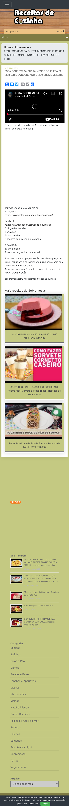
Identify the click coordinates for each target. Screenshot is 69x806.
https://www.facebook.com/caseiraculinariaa (28, 224)
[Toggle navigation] (7, 4)
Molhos (14, 700)
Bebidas (15, 647)
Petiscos (15, 727)
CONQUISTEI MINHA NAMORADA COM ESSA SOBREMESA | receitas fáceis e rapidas (39, 622)
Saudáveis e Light (21, 747)
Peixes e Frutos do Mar (24, 720)
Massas (14, 687)
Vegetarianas (18, 767)
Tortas (14, 760)
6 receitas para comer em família (38, 605)
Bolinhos (15, 654)
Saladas (15, 734)
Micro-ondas (18, 694)
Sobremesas (21, 47)
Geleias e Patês (19, 674)
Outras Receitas (20, 714)
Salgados (16, 740)
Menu (4, 37)
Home (7, 47)
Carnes (14, 667)
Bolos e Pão (17, 661)
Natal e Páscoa (19, 707)
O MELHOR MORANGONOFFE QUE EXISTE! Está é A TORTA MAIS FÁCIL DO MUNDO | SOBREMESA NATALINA (41, 578)
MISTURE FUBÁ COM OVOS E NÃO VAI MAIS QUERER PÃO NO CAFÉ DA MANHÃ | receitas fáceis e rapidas (40, 562)
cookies (26, 797)
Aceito (45, 803)
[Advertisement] (34, 169)
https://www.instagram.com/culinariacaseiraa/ (29, 215)
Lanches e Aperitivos (23, 681)
